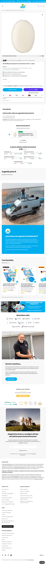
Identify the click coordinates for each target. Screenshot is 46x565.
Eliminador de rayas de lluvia (8, 533)
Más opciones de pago (33, 92)
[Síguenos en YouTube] (11, 555)
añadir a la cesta (23, 142)
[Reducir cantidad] (4, 82)
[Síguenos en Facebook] (2, 555)
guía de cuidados (5, 499)
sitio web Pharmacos (7, 464)
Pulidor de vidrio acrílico (7, 535)
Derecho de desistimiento (7, 516)
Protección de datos (6, 512)
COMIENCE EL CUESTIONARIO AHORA (34, 310)
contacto (4, 491)
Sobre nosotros (5, 489)
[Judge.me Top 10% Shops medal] (40, 403)
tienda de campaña (38, 479)
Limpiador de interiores (7, 543)
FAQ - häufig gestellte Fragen (8, 504)
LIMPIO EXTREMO (24, 489)
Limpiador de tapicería (7, 541)
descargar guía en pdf (7, 497)
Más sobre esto (11, 379)
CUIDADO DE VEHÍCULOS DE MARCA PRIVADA (26, 498)
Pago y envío (4, 518)
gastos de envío (15, 68)
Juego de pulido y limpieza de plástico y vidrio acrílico (10, 284)
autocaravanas (15, 476)
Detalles (41, 86)
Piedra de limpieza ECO (7, 548)
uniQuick (3, 550)
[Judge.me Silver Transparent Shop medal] (30, 403)
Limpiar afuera (5, 546)
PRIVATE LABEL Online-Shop (26, 495)
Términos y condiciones (7, 510)
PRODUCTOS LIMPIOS (24, 491)
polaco (3, 539)
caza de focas (5, 537)
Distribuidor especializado (7, 493)
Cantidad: (5, 79)
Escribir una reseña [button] (23, 395)
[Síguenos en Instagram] (5, 555)
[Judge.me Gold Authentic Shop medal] (21, 403)
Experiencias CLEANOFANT (7, 502)
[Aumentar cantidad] (9, 82)
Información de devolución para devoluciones (8, 521)
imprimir (3, 514)
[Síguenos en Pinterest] (8, 555)
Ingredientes (4, 495)
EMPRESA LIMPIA (23, 493)
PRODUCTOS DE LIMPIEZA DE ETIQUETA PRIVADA (26, 502)
